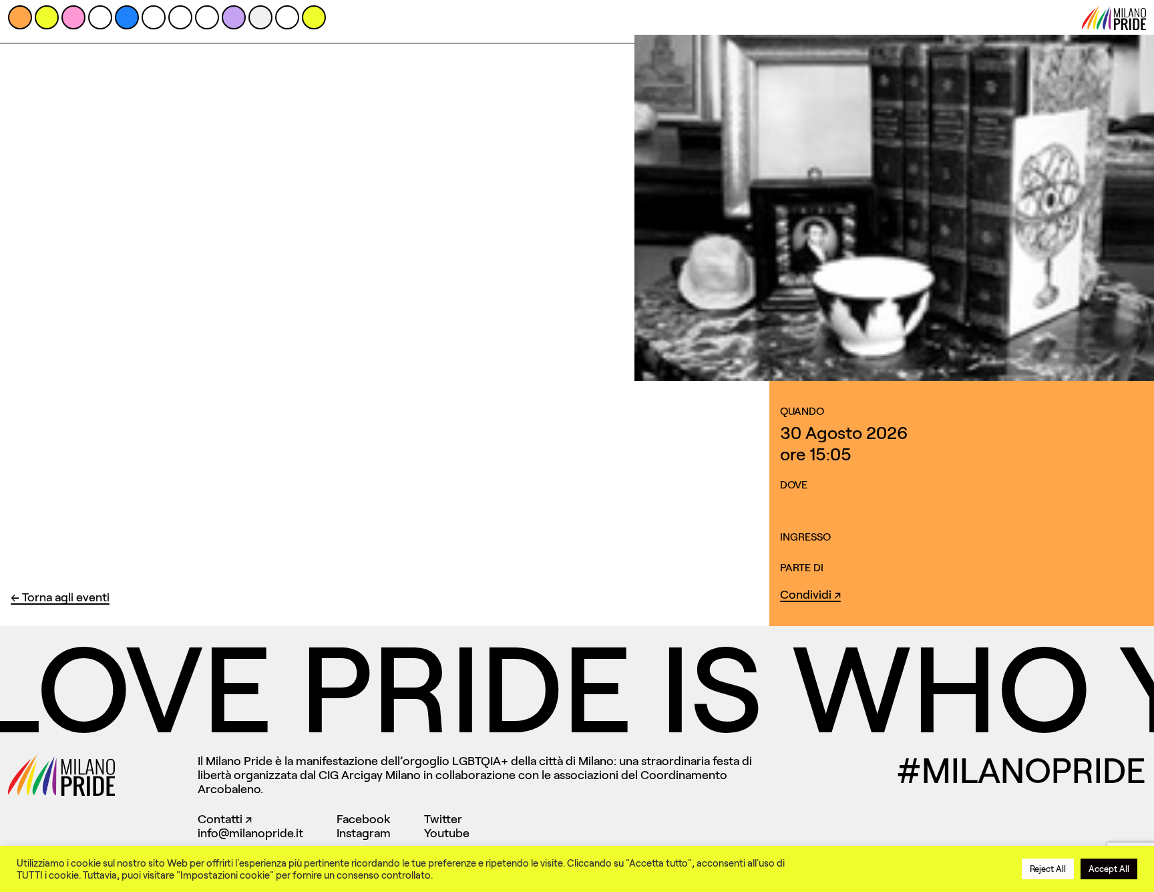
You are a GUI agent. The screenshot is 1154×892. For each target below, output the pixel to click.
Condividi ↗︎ (810, 594)
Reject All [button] (1048, 869)
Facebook (364, 819)
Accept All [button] (1109, 869)
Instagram (364, 833)
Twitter (443, 819)
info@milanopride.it (250, 833)
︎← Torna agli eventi (60, 597)
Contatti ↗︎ (225, 819)
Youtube (446, 833)
